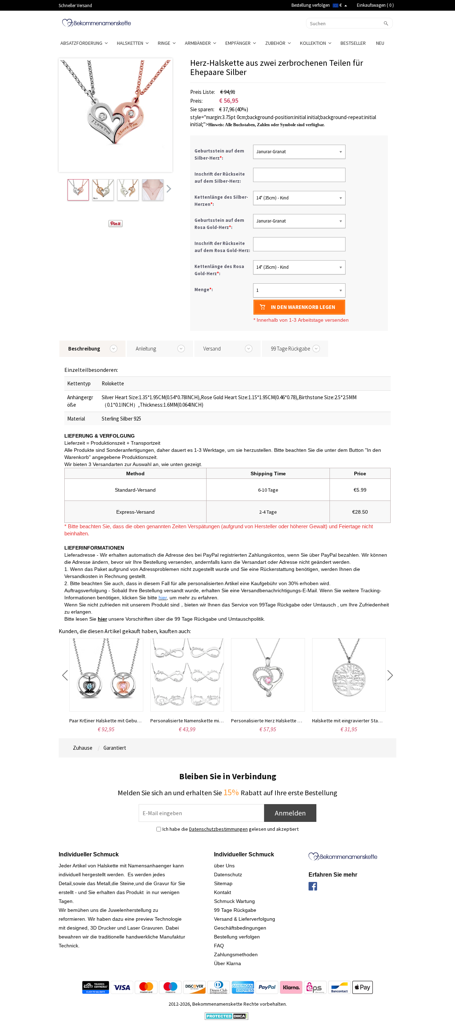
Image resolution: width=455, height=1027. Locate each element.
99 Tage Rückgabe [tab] (290, 348)
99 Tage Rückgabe (235, 910)
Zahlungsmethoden (236, 954)
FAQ (219, 945)
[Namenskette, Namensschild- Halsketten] (96, 22)
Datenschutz (228, 874)
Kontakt (222, 892)
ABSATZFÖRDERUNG (82, 43)
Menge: (203, 290)
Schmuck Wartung (234, 901)
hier (102, 619)
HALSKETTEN (131, 43)
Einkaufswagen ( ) (375, 5)
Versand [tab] (212, 348)
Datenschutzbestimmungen (218, 829)
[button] (65, 675)
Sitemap (223, 883)
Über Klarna (227, 963)
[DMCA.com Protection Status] (226, 1015)
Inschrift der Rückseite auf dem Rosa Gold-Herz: (222, 246)
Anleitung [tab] (146, 348)
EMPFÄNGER (239, 43)
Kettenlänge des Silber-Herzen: (221, 200)
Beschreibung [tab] (84, 348)
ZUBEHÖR (276, 43)
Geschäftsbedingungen (240, 928)
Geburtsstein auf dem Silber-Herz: (219, 154)
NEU (380, 43)
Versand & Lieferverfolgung (244, 919)
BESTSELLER (354, 43)
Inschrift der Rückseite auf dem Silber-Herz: (219, 177)
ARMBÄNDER (199, 43)
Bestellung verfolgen (310, 5)
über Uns (224, 865)
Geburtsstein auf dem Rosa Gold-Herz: (219, 223)
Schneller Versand (75, 5)
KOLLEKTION (314, 43)
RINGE (165, 43)
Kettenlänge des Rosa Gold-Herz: (219, 270)
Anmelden (290, 812)
